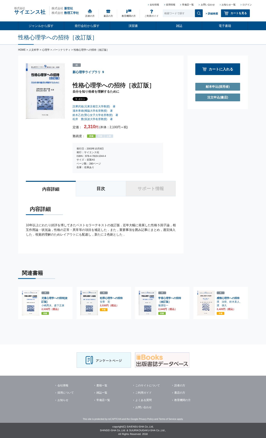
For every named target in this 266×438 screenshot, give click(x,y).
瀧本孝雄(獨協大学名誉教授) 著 (93, 110)
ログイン (247, 4)
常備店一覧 (188, 4)
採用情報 (170, 4)
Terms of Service (167, 419)
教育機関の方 (129, 16)
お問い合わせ (208, 4)
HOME (22, 49)
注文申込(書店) (217, 97)
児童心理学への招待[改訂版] (54, 300)
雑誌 (179, 25)
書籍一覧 (101, 385)
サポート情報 (151, 188)
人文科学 (34, 49)
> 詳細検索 (212, 13)
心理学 (46, 49)
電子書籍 (225, 25)
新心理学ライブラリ (87, 72)
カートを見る (239, 13)
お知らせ (62, 400)
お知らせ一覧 (229, 4)
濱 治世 (222, 301)
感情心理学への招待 (228, 298)
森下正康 (59, 305)
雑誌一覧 (101, 392)
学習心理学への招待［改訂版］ (169, 300)
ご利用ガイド (151, 16)
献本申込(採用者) (218, 86)
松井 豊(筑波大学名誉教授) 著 (93, 119)
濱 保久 (222, 305)
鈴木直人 (234, 301)
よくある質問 (143, 400)
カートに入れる (221, 69)
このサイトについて (147, 385)
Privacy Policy (146, 419)
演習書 (133, 25)
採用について (65, 392)
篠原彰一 (163, 305)
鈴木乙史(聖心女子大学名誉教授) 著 (95, 115)
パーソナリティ (61, 49)
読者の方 (90, 16)
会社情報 (154, 4)
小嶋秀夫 (46, 305)
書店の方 (108, 16)
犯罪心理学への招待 (111, 298)
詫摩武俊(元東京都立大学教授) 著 (94, 106)
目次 (101, 188)
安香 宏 (105, 301)
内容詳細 (50, 189)
